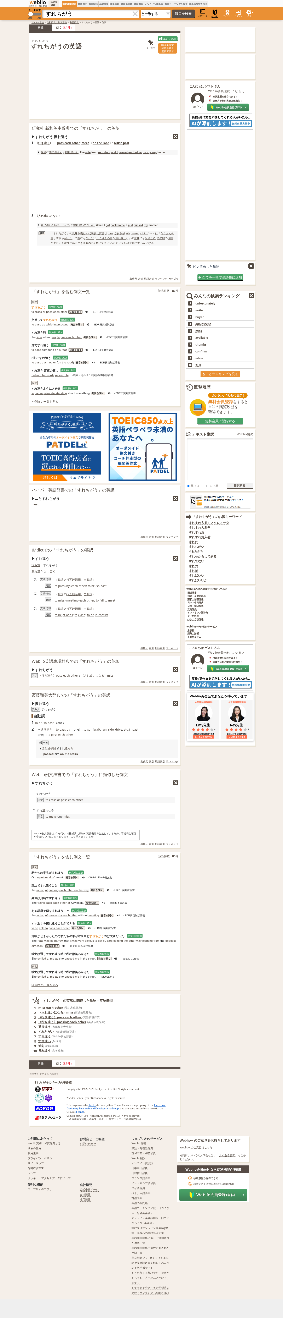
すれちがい (46, 1031)
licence (80, 1112)
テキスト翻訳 (203, 434)
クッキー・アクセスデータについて (49, 1178)
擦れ (67, 152)
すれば (193, 570)
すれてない (196, 561)
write (199, 310)
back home (118, 225)
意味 (74, 233)
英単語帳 (114, 4)
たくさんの (167, 233)
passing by (62, 375)
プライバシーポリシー (41, 1158)
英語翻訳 (138, 4)
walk (97, 729)
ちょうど (62, 225)
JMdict (92, 1105)
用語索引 (149, 278)
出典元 (133, 278)
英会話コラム (194, 637)
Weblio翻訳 (245, 434)
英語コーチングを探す (176, 4)
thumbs (201, 344)
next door (104, 152)
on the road (101, 143)
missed (138, 225)
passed (123, 152)
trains (41, 902)
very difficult (86, 940)
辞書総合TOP (36, 1168)
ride (111, 729)
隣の (51, 152)
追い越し (120, 238)
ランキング (161, 278)
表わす (84, 233)
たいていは (122, 243)
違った (74, 152)
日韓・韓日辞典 (195, 606)
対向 (41, 1046)
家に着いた (47, 225)
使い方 (215, 16)
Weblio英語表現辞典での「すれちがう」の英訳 (76, 661)
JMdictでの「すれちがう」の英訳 (62, 550)
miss (61, 600)
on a (58, 349)
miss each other (50, 1007)
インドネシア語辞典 (197, 612)
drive (118, 729)
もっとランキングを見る (220, 374)
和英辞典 (74, 22)
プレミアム (227, 16)
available (201, 337)
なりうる (150, 238)
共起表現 (104, 4)
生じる (57, 243)
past (135, 729)
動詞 (60, 580)
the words (47, 375)
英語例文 (82, 4)
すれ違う (44, 1036)
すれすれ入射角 (199, 527)
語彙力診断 (193, 633)
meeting (72, 600)
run (104, 729)
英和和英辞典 (69, 4)
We (128, 233)
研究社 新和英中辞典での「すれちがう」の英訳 (76, 128)
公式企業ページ (89, 1189)
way (139, 940)
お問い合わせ (88, 1144)
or (44, 311)
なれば (90, 238)
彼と (44, 748)
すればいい (196, 575)
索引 (140, 278)
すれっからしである (203, 556)
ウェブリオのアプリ (40, 1189)
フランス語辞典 (141, 1178)
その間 (161, 238)
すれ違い (44, 1041)
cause (39, 393)
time (39, 337)
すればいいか (198, 580)
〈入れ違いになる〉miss (97, 675)
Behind (36, 375)
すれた (193, 542)
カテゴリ (173, 278)
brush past (121, 143)
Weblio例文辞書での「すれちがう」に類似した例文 (80, 774)
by (68, 586)
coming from (151, 940)
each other (135, 152)
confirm (201, 351)
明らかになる (146, 243)
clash (81, 615)
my (146, 225)
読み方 (35, 565)
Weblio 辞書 (37, 22)
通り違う (46, 729)
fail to (103, 600)
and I (114, 152)
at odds (68, 615)
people (55, 337)
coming (118, 940)
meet (85, 143)
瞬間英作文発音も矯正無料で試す (167, 48)
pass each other (68, 143)
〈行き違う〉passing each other (62, 1022)
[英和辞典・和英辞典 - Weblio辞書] (37, 2)
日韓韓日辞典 (140, 1173)
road (65, 349)
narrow (58, 940)
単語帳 (190, 630)
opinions (42, 877)
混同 (170, 238)
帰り (43, 152)
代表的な (93, 233)
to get (98, 940)
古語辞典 (192, 609)
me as (54, 958)
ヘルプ (32, 1173)
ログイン (238, 16)
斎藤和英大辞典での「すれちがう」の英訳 (71, 695)
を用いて (98, 243)
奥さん (58, 152)
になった (89, 225)
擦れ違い (78, 225)
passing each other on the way (68, 890)
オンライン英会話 (154, 4)
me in (78, 958)
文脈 (132, 243)
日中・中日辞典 (195, 602)
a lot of (144, 233)
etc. (126, 729)
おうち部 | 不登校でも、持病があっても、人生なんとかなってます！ (150, 1278)
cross (38, 311)
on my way (150, 152)
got (108, 225)
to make (51, 816)
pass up (40, 324)
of (46, 890)
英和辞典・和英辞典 (57, 22)
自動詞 (88, 580)
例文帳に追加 (56, 306)
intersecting (61, 324)
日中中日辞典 (140, 1168)
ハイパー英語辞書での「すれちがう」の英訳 (73, 490)
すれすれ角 (196, 532)
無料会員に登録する (220, 421)
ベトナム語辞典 (195, 619)
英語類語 (93, 4)
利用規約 (33, 1153)
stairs (74, 754)
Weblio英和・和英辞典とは (44, 1143)
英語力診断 (126, 4)
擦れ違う (37, 571)
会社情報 (85, 1194)
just (130, 225)
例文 (59, 28)
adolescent (203, 324)
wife (88, 152)
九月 (198, 365)
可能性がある (69, 243)
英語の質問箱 (140, 1203)
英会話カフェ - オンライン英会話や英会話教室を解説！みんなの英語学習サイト (150, 1263)
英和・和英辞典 (195, 599)
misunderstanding (55, 393)
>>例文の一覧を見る (44, 401)
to (32, 311)
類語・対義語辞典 (142, 1148)
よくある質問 (227, 1155)
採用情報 (85, 1199)
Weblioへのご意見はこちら (196, 1147)
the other (129, 940)
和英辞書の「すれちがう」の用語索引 (44, 1073)
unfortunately (205, 303)
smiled (41, 958)
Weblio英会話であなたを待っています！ (220, 696)
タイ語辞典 (193, 616)
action (40, 890)
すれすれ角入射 (199, 537)
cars (109, 940)
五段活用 (75, 580)
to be (58, 615)
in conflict (101, 615)
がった (68, 238)
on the (64, 754)
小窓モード (203, 16)
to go (86, 729)
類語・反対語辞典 (196, 596)
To (36, 723)
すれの (193, 566)
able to (43, 928)
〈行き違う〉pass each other (58, 675)
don (51, 877)
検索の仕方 (34, 1148)
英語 (101, 233)
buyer (199, 317)
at (69, 902)
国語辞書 (192, 592)
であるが (119, 233)
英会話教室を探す (198, 4)
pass (110, 233)
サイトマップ (36, 1163)
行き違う (44, 143)
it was (73, 940)
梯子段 (51, 748)
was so (48, 940)
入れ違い (44, 216)
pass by (64, 729)
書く (53, 571)
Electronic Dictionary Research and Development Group (116, 1106)
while (49, 324)
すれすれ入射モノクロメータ (209, 523)
